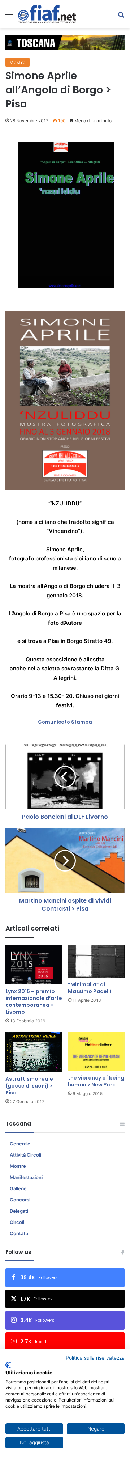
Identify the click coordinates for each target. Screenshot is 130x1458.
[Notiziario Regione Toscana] (47, 14)
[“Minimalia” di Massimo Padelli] (96, 961)
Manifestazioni (26, 1177)
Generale (20, 1144)
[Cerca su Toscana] (121, 17)
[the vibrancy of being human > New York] (96, 1051)
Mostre (17, 62)
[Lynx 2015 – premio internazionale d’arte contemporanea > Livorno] (33, 964)
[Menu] (9, 17)
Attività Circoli (25, 1155)
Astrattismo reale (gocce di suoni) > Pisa (29, 1085)
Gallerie (18, 1188)
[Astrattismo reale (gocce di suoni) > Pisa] (33, 1052)
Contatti (19, 1233)
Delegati (19, 1211)
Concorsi (20, 1200)
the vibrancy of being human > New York (96, 1081)
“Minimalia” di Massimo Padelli (89, 988)
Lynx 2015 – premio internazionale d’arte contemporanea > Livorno (33, 1002)
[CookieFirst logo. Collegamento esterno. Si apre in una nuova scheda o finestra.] (8, 1365)
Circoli (17, 1222)
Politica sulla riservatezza (95, 1358)
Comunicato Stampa (65, 722)
